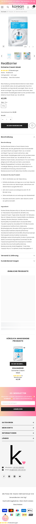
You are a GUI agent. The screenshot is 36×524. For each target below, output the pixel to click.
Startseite (3, 12)
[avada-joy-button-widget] (5, 517)
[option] (18, 32)
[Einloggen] (28, 7)
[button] (29, 47)
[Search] (8, 7)
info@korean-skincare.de (18, 470)
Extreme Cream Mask (18, 372)
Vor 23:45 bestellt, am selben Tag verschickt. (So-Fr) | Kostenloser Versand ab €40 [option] (18, 2)
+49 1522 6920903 (18, 468)
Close (34, 2)
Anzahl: (3, 115)
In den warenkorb (14, 126)
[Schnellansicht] (24, 348)
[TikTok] (14, 477)
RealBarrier (9, 63)
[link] (18, 326)
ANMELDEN (18, 409)
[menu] (2, 7)
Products (11, 12)
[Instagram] (9, 477)
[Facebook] (4, 477)
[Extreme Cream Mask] (18, 354)
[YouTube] (20, 477)
